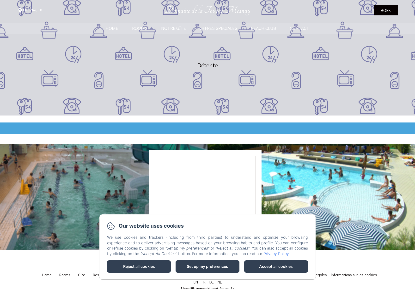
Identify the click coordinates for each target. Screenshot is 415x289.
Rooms (139, 28)
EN (196, 281)
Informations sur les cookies (354, 274)
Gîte (81, 274)
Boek (386, 10)
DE (211, 281)
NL (220, 281)
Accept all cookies (276, 266)
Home (112, 28)
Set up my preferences (207, 266)
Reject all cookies (139, 266)
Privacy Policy (276, 253)
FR (204, 281)
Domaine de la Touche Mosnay (207, 10)
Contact (299, 28)
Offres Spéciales (218, 28)
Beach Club (263, 28)
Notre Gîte (173, 28)
